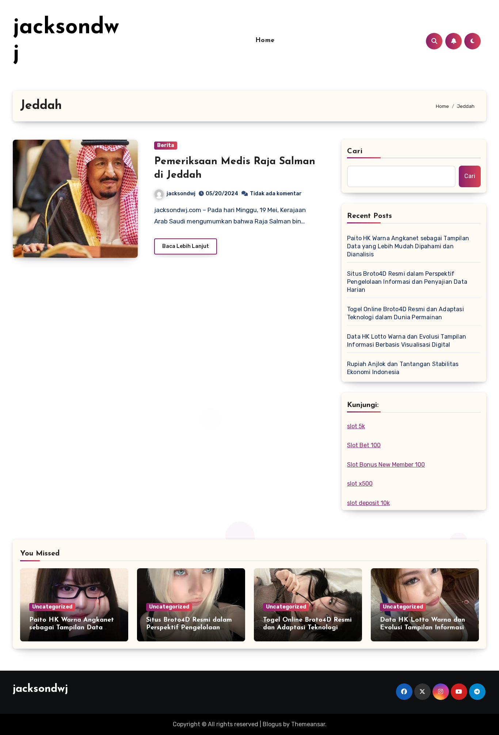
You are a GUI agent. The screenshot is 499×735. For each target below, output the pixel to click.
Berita (165, 145)
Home (265, 40)
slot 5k (356, 426)
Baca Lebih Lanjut (185, 246)
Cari (355, 151)
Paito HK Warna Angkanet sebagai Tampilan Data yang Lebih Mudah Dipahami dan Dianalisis (408, 246)
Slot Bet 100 (364, 445)
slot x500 (360, 483)
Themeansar (308, 724)
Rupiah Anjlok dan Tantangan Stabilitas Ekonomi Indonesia (403, 368)
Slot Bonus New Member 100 (386, 464)
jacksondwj (181, 194)
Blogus (272, 724)
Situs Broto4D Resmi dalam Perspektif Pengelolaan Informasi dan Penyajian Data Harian (407, 281)
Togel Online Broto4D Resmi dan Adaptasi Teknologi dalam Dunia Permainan (405, 313)
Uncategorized (52, 607)
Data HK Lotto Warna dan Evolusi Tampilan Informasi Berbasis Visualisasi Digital (406, 340)
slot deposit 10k (368, 503)
